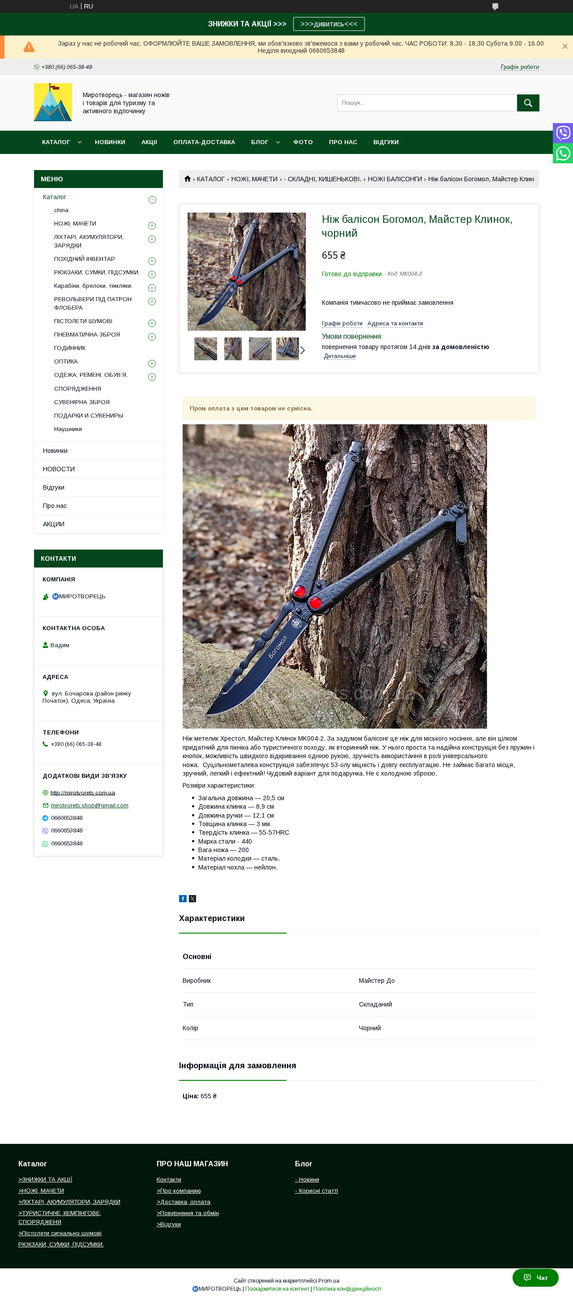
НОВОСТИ (59, 469)
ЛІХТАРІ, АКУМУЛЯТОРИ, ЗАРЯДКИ (89, 241)
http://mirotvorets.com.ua (83, 792)
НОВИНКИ (110, 142)
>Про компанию (179, 1190)
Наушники (68, 429)
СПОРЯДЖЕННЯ (77, 388)
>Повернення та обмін (188, 1213)
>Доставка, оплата (183, 1202)
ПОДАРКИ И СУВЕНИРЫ (88, 415)
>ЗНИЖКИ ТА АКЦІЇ (45, 1179)
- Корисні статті (316, 1190)
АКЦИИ (53, 524)
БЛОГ (259, 142)
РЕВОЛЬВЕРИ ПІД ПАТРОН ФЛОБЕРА (93, 303)
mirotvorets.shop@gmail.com (89, 805)
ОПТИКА (66, 361)
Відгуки (53, 487)
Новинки (55, 450)
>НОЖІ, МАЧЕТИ (41, 1190)
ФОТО (303, 142)
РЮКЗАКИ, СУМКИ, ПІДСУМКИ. (97, 272)
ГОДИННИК (70, 348)
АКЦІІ (149, 142)
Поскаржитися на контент (277, 1289)
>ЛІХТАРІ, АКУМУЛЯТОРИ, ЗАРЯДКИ (69, 1202)
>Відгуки (169, 1224)
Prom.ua (328, 1281)
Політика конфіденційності (347, 1289)
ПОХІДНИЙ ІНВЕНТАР (84, 259)
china (61, 210)
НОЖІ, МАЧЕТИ (254, 179)
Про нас (55, 505)
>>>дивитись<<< (329, 24)
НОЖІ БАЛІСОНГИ (395, 179)
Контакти (169, 1179)
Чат (542, 1277)
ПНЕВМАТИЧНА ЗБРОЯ (87, 334)
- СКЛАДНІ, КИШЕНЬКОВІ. (322, 179)
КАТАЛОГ (211, 179)
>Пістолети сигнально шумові (60, 1233)
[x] (192, 900)
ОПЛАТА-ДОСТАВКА (204, 142)
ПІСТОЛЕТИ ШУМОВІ (83, 321)
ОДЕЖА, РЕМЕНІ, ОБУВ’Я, (91, 374)
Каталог (56, 142)
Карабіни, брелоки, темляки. (93, 285)
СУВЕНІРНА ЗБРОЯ (82, 402)
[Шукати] (528, 102)
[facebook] (183, 900)
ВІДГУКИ (386, 142)
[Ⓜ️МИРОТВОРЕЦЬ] (53, 119)
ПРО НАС (343, 142)
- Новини (307, 1179)
